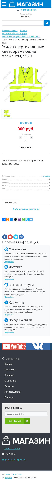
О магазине (10, 380)
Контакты (9, 397)
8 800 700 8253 (28, 10)
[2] (23, 122)
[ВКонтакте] (4, 219)
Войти (7, 474)
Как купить (9, 369)
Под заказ (26, 147)
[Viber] (19, 219)
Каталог (8, 364)
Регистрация (17, 474)
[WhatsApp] (23, 219)
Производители (12, 391)
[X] (15, 219)
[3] (26, 122)
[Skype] (27, 219)
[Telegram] (31, 219)
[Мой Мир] (11, 219)
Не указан (46, 176)
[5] (31, 122)
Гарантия (9, 386)
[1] (21, 122)
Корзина (8, 477)
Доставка (9, 375)
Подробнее (9, 261)
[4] (28, 122)
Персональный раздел (13, 459)
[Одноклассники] (7, 219)
